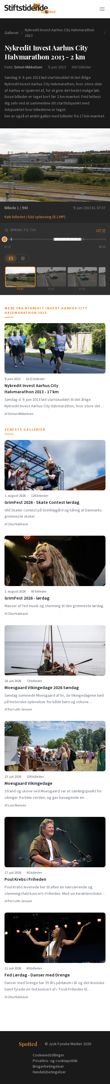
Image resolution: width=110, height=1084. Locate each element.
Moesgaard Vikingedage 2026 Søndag (42, 688)
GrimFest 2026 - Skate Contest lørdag (42, 502)
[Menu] (102, 9)
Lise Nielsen (17, 805)
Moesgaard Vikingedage (28, 783)
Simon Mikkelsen (28, 67)
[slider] (55, 239)
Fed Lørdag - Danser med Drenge (37, 975)
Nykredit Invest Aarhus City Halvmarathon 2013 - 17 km (32, 389)
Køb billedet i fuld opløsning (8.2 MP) (35, 217)
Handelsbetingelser (49, 1072)
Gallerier (12, 33)
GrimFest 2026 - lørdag (27, 598)
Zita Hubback (18, 524)
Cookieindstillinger (48, 1055)
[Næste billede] (102, 165)
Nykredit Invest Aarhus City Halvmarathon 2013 (59, 33)
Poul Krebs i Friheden (25, 879)
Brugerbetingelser (48, 1066)
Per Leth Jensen (20, 709)
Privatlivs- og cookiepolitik (55, 1061)
